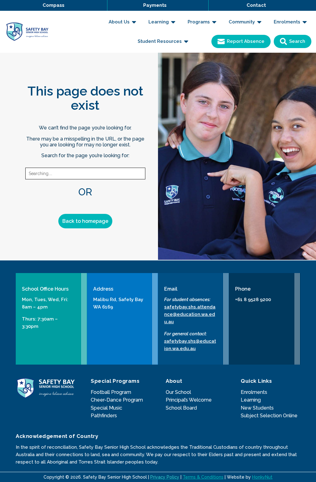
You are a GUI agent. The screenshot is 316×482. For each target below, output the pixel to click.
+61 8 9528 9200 (253, 299)
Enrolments (254, 392)
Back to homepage (85, 221)
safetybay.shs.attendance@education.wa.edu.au (189, 314)
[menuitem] (122, 22)
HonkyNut (262, 477)
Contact (256, 5)
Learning (251, 400)
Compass (53, 5)
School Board (181, 408)
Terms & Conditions (203, 477)
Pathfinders (104, 416)
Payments (155, 5)
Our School (178, 392)
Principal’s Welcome (189, 400)
